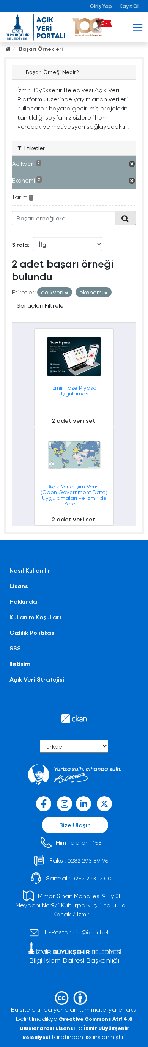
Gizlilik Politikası (32, 632)
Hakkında (23, 601)
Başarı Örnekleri (41, 48)
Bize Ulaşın (75, 825)
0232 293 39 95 (88, 860)
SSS (15, 648)
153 (97, 842)
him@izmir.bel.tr (92, 932)
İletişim (19, 664)
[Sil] (66, 293)
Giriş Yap (101, 6)
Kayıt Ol (129, 6)
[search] (125, 218)
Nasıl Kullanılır (29, 570)
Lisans (18, 586)
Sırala (20, 244)
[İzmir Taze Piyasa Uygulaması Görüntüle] (74, 377)
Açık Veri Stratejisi (36, 679)
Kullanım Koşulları (35, 617)
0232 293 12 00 (91, 878)
